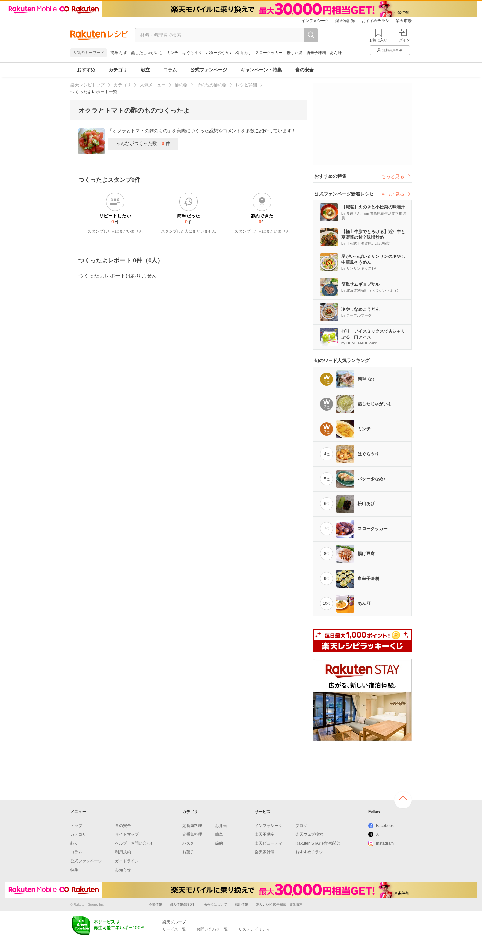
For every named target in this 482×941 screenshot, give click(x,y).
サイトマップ (127, 834)
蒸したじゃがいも (147, 53)
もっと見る (392, 176)
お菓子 (188, 852)
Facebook (385, 825)
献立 (145, 69)
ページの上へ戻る (403, 799)
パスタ (188, 843)
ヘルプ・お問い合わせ (134, 843)
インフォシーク (315, 20)
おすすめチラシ (375, 20)
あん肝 (336, 53)
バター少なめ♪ (218, 53)
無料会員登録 (392, 50)
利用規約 (123, 852)
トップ (76, 825)
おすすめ (86, 69)
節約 (219, 843)
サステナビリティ (254, 929)
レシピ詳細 (246, 84)
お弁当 (221, 825)
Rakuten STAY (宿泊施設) (317, 843)
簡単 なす (118, 53)
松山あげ (243, 53)
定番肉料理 (192, 825)
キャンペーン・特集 (261, 69)
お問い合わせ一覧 (212, 929)
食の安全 (304, 69)
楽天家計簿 (345, 20)
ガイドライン (127, 861)
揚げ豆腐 (294, 53)
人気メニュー (153, 84)
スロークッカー (269, 53)
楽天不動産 (264, 834)
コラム (170, 69)
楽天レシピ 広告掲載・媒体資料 (279, 904)
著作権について (215, 904)
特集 (74, 870)
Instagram (385, 843)
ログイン (402, 40)
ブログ (301, 825)
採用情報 (241, 904)
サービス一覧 (174, 929)
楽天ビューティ (268, 843)
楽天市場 (404, 20)
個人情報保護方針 (183, 904)
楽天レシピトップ (87, 84)
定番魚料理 (192, 834)
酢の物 (181, 84)
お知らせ (123, 870)
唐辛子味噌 (316, 53)
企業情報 (155, 904)
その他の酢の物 (212, 84)
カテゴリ (118, 69)
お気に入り (378, 40)
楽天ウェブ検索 (309, 834)
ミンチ (172, 53)
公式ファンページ (209, 69)
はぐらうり (192, 53)
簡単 (219, 834)
